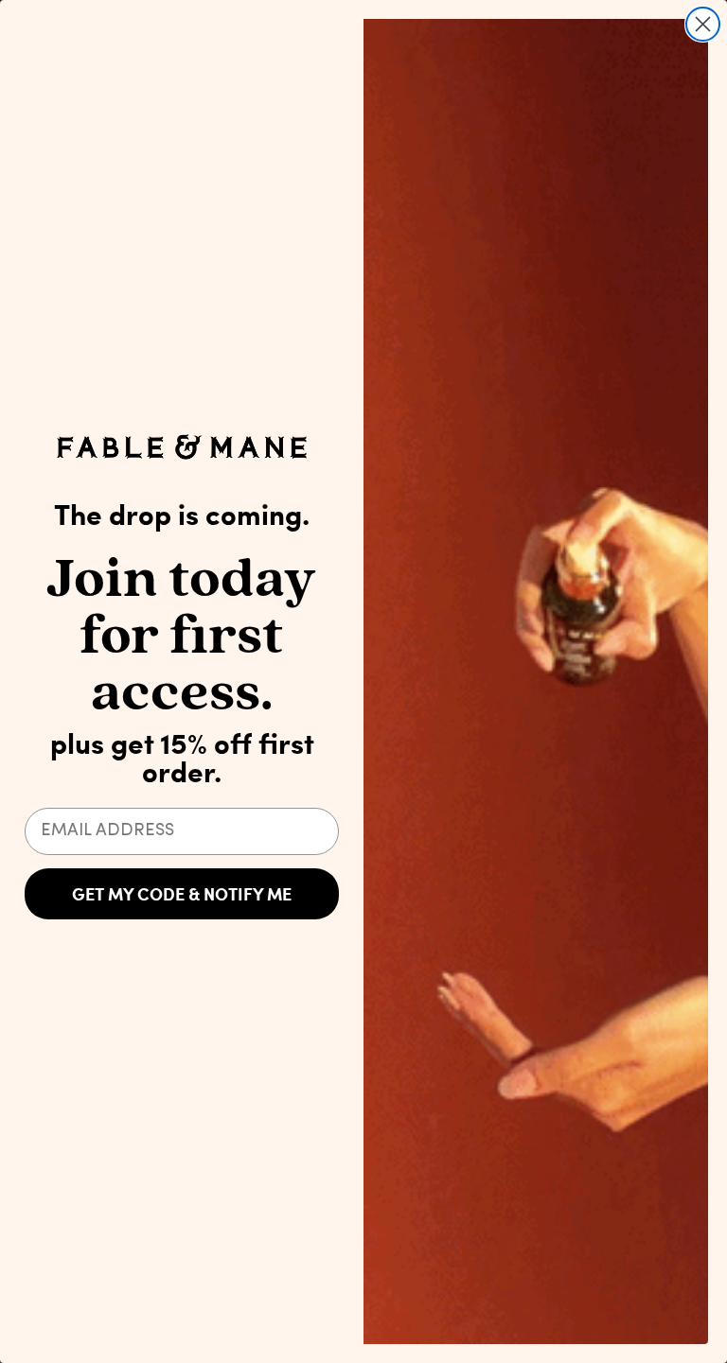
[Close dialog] (702, 24)
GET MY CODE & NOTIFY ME (182, 894)
